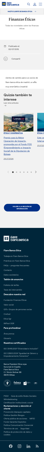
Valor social (9, 304)
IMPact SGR (9, 323)
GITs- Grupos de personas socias (18, 309)
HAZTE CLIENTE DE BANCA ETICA (20, 11)
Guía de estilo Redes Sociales (23, 396)
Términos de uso (11, 428)
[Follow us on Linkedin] (28, 446)
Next (36, 172)
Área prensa (9, 333)
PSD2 (6, 396)
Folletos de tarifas (11, 285)
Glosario (7, 338)
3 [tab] (20, 172)
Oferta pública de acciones (15, 418)
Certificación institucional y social (18, 402)
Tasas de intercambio (13, 289)
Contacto (8, 270)
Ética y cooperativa (13, 133)
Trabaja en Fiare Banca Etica (16, 256)
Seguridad (24, 428)
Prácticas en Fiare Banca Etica (17, 261)
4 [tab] (23, 172)
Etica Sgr (7, 318)
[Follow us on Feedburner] (37, 446)
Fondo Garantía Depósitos (15, 422)
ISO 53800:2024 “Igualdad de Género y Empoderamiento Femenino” (21, 354)
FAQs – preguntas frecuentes (16, 265)
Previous (8, 171)
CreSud (7, 314)
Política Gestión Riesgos (14, 415)
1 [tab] (12, 172)
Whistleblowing (10, 399)
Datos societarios (11, 275)
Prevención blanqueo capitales (17, 412)
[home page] (10, 4)
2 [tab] (16, 172)
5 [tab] (27, 172)
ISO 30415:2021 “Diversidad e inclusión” (21, 348)
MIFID (32, 418)
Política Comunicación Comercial (18, 425)
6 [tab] (31, 172)
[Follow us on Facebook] (10, 446)
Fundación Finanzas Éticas (15, 300)
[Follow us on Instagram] (19, 446)
